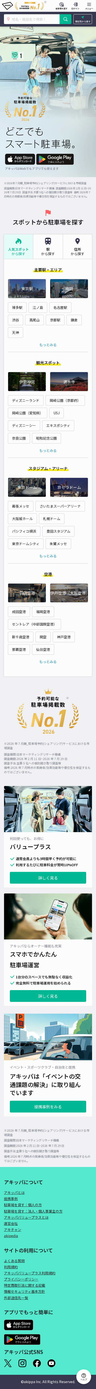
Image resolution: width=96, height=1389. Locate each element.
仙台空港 (43, 649)
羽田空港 (27, 593)
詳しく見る (48, 878)
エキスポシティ (58, 425)
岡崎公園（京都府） (65, 400)
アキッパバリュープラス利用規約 (29, 1273)
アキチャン (12, 1229)
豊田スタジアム (58, 531)
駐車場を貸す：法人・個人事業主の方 (33, 1211)
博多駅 (17, 307)
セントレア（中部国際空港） (34, 624)
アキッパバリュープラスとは (26, 1217)
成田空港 (19, 611)
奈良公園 (19, 438)
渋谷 (15, 319)
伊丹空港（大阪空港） (69, 593)
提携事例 (11, 1198)
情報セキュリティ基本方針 (24, 1291)
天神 (15, 332)
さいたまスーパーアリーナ (60, 506)
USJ (56, 412)
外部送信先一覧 (16, 1297)
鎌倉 (74, 319)
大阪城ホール (22, 518)
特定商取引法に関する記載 (24, 1285)
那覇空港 (19, 649)
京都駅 (55, 319)
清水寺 (69, 382)
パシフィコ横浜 (24, 531)
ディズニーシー (24, 425)
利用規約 (11, 1266)
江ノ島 (38, 307)
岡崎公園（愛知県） (27, 412)
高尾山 (34, 319)
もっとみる (48, 344)
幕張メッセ (20, 506)
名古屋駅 (60, 307)
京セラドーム (69, 487)
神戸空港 (64, 636)
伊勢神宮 (27, 382)
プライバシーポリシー (21, 1279)
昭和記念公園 (46, 438)
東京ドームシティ (25, 543)
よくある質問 (14, 1260)
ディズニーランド (25, 400)
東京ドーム (27, 487)
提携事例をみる (48, 1107)
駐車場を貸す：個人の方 (23, 1204)
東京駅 (27, 288)
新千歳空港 (20, 636)
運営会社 (11, 1223)
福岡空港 (43, 611)
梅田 (69, 288)
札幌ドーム (51, 518)
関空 (43, 636)
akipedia (11, 1235)
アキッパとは (14, 1192)
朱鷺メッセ (58, 543)
